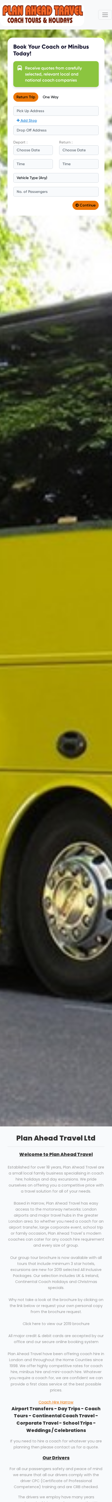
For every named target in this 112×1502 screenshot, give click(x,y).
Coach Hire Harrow (56, 1402)
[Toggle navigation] (105, 15)
